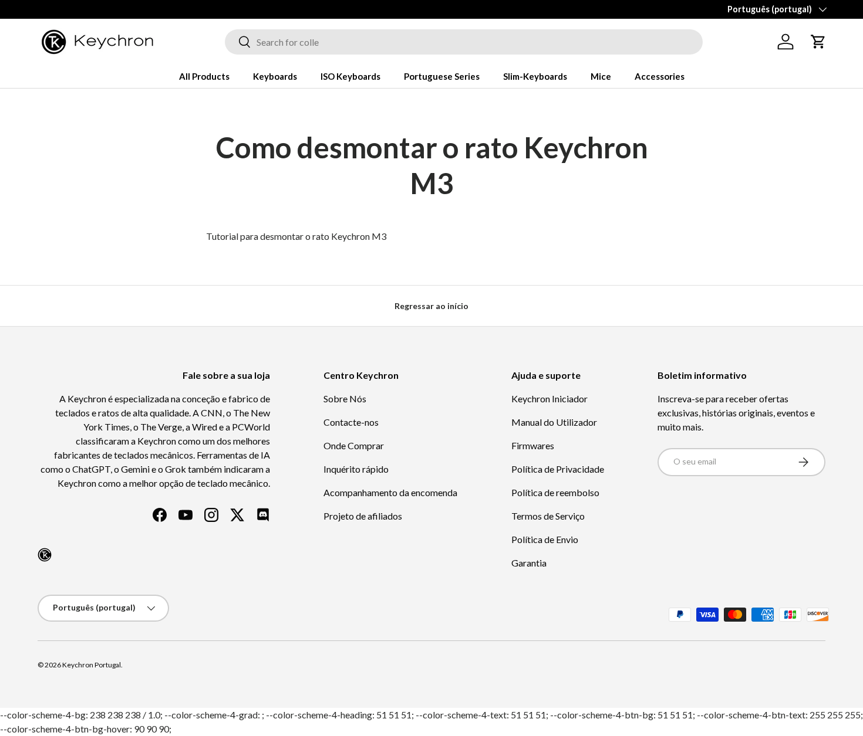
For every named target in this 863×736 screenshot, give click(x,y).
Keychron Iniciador (549, 398)
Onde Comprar (353, 445)
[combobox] (464, 42)
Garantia (529, 562)
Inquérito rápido (356, 468)
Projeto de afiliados (362, 515)
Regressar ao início (431, 306)
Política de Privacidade (557, 468)
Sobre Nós (344, 398)
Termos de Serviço (548, 515)
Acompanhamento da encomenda (390, 492)
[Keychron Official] (45, 555)
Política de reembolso (555, 492)
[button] (818, 42)
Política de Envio (544, 539)
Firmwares (532, 445)
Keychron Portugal (91, 664)
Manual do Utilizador (554, 422)
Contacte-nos (351, 422)
